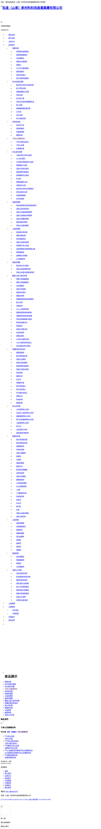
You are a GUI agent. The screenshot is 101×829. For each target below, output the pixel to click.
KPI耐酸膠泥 (20, 259)
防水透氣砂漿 (21, 118)
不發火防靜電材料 (18, 138)
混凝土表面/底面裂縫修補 (25, 272)
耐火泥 (18, 426)
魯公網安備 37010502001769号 (40, 799)
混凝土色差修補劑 (22, 513)
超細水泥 (19, 376)
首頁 (8, 732)
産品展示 (8, 778)
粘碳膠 (18, 540)
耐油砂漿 (19, 372)
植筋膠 (18, 543)
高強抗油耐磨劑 (21, 362)
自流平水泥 (20, 125)
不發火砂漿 (20, 145)
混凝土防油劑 (21, 597)
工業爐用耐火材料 (22, 423)
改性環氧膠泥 (21, 239)
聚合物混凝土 (21, 386)
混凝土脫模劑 (21, 476)
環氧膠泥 (19, 530)
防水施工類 (20, 98)
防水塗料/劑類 (17, 152)
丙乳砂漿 (19, 95)
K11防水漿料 (20, 158)
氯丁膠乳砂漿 (21, 88)
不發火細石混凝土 (22, 142)
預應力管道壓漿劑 (22, 279)
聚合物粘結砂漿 (21, 443)
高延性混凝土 (21, 75)
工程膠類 (15, 520)
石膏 (17, 510)
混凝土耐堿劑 (21, 289)
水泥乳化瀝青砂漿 (22, 339)
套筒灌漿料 (20, 71)
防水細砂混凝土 (21, 393)
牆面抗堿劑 (20, 296)
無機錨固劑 (20, 252)
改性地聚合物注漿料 (23, 346)
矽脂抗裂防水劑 (21, 192)
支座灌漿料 (20, 58)
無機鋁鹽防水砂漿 (22, 91)
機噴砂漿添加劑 (21, 580)
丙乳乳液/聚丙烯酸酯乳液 (25, 102)
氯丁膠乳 (19, 105)
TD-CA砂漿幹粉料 (22, 309)
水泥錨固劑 (20, 566)
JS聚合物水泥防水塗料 (24, 155)
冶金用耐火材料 (21, 429)
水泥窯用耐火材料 (22, 409)
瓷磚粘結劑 (20, 446)
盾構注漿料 (20, 336)
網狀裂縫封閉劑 (21, 222)
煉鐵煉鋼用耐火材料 (23, 416)
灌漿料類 (15, 48)
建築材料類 (16, 436)
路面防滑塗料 (21, 292)
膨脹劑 (18, 456)
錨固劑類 (15, 553)
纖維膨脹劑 (20, 480)
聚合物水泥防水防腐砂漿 (25, 85)
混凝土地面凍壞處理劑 (24, 212)
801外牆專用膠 (21, 486)
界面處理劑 (20, 132)
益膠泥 (18, 500)
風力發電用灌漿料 (22, 78)
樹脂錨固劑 (20, 560)
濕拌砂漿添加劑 (21, 573)
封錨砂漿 (19, 306)
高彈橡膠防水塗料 (22, 175)
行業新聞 (15, 613)
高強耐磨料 (20, 128)
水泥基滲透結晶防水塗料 (25, 162)
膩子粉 (18, 506)
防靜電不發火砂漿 (22, 245)
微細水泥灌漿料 (21, 61)
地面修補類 (16, 202)
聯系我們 (8, 787)
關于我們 (8, 773)
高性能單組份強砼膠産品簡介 (26, 205)
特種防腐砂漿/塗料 (18, 349)
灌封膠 (18, 546)
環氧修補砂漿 (21, 235)
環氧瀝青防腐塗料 (22, 172)
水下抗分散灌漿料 (22, 68)
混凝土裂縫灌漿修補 (23, 269)
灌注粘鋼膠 (20, 536)
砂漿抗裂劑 (20, 473)
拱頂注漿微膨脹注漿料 (24, 319)
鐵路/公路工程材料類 (19, 275)
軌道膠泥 (19, 326)
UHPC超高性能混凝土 (24, 342)
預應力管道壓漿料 (22, 282)
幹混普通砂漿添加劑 (23, 577)
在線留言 (8, 785)
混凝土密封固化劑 (22, 209)
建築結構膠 (20, 533)
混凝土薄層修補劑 (22, 219)
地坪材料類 (16, 122)
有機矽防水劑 (21, 185)
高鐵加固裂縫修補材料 (24, 312)
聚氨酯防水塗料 (21, 165)
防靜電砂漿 (20, 148)
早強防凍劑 (20, 449)
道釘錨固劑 (20, 556)
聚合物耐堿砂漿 (21, 356)
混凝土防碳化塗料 (22, 168)
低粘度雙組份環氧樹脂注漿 (25, 249)
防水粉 (18, 178)
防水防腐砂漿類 (17, 81)
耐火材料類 (16, 406)
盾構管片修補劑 (21, 255)
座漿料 (18, 65)
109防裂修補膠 (21, 483)
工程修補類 (16, 229)
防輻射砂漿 (20, 383)
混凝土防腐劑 (21, 359)
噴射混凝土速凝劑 (22, 583)
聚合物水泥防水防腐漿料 (25, 188)
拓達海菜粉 (20, 496)
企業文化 (8, 776)
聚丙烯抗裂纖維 (21, 469)
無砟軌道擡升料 (21, 322)
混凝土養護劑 (21, 453)
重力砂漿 (19, 302)
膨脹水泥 (19, 466)
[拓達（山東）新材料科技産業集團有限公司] (31, 8)
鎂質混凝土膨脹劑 (22, 590)
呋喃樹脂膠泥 (21, 526)
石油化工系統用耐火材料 (25, 413)
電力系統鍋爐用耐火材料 (25, 419)
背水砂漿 (19, 115)
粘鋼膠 (18, 550)
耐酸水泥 (19, 396)
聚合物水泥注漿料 (22, 265)
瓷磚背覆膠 (20, 463)
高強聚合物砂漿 (21, 232)
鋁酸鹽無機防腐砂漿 (23, 108)
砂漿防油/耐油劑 (22, 600)
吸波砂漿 (19, 399)
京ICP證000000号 (12, 791)
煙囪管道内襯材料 (22, 433)
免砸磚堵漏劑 (21, 195)
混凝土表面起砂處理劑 (24, 215)
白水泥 (18, 379)
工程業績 (8, 780)
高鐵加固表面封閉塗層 (24, 316)
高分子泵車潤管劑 (22, 587)
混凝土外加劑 (17, 570)
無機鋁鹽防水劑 (21, 182)
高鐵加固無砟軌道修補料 (25, 299)
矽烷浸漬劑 (20, 199)
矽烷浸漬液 (20, 332)
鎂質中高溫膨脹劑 (22, 593)
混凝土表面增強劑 (22, 242)
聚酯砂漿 (19, 403)
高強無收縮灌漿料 (22, 51)
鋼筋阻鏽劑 (20, 352)
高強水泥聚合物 (21, 329)
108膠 (18, 490)
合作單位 (15, 610)
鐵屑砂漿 (19, 135)
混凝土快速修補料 (22, 225)
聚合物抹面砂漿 (21, 439)
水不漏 (18, 112)
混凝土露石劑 (21, 516)
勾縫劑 (18, 459)
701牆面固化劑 (21, 493)
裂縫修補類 (16, 262)
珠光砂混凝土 (21, 389)
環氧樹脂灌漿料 (21, 55)
